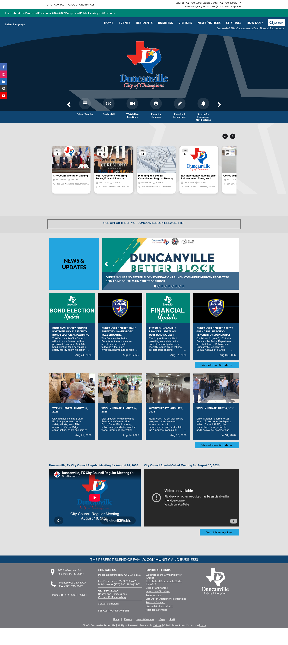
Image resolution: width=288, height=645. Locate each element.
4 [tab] (165, 286)
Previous (68, 104)
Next (219, 104)
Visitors (185, 22)
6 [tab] (172, 286)
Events (124, 22)
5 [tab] (169, 286)
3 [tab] (162, 286)
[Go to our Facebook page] (3, 66)
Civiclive (157, 625)
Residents (144, 22)
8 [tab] (179, 286)
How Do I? (255, 22)
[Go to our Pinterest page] (3, 88)
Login (203, 625)
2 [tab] (158, 286)
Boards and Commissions (112, 593)
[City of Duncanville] (144, 65)
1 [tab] (155, 286)
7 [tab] (176, 286)
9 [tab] (183, 286)
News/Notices (209, 22)
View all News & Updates (217, 364)
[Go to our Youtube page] (3, 95)
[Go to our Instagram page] (3, 74)
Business (165, 22)
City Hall (233, 22)
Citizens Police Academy (112, 597)
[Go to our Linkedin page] (3, 81)
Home (108, 22)
